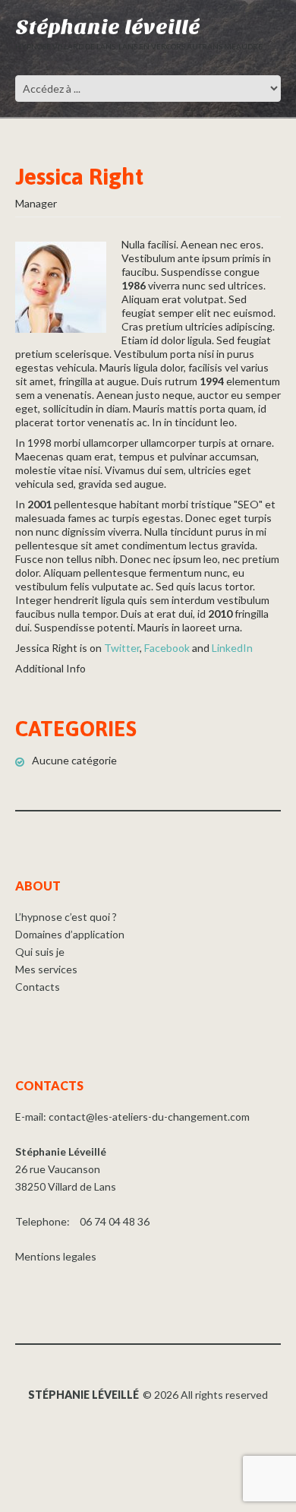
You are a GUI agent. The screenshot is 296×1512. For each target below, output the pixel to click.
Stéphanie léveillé (107, 27)
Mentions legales (55, 1256)
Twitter (122, 647)
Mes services (46, 969)
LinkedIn (232, 647)
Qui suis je (40, 951)
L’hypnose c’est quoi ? (66, 916)
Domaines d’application (69, 934)
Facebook (167, 647)
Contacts (37, 986)
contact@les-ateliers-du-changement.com (149, 1116)
